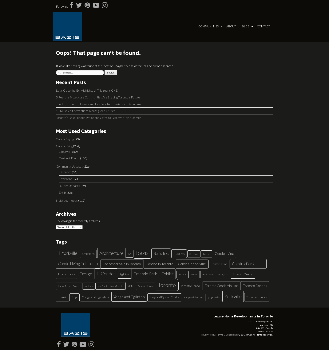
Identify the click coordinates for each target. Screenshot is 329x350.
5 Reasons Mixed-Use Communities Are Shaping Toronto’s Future (98, 97)
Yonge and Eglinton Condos (164, 297)
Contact (263, 26)
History (182, 274)
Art (129, 253)
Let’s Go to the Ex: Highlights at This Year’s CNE (87, 90)
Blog (245, 26)
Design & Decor (69, 158)
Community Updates (69, 166)
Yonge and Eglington (95, 297)
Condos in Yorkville (192, 264)
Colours (206, 254)
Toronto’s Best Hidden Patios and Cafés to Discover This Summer (98, 117)
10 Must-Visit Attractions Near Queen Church (85, 111)
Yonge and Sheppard (193, 297)
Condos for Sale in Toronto (122, 264)
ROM (130, 286)
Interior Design (243, 274)
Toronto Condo (190, 286)
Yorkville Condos (256, 297)
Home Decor (207, 274)
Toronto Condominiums (221, 286)
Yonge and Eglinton (129, 296)
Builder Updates (69, 185)
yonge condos (214, 297)
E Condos (65, 172)
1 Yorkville (65, 179)
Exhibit (63, 192)
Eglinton (124, 274)
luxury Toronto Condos (69, 286)
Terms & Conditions (226, 334)
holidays (194, 274)
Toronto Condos (255, 286)
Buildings (179, 253)
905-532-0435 (265, 331)
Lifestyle (64, 151)
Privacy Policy (208, 334)
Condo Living (64, 146)
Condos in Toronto (159, 264)
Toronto (167, 285)
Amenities (88, 253)
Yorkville (233, 296)
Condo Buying (65, 139)
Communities (208, 26)
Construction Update (248, 263)
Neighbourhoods (67, 200)
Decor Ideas (66, 274)
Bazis (142, 252)
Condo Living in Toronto (78, 263)
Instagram (223, 274)
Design (86, 273)
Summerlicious (145, 286)
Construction (219, 264)
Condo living (224, 253)
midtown (89, 286)
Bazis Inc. (161, 253)
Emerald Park (145, 273)
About (231, 26)
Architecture (111, 253)
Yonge (74, 297)
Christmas (193, 254)
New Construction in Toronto (110, 286)
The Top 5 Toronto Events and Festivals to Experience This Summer (99, 104)
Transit (62, 297)
